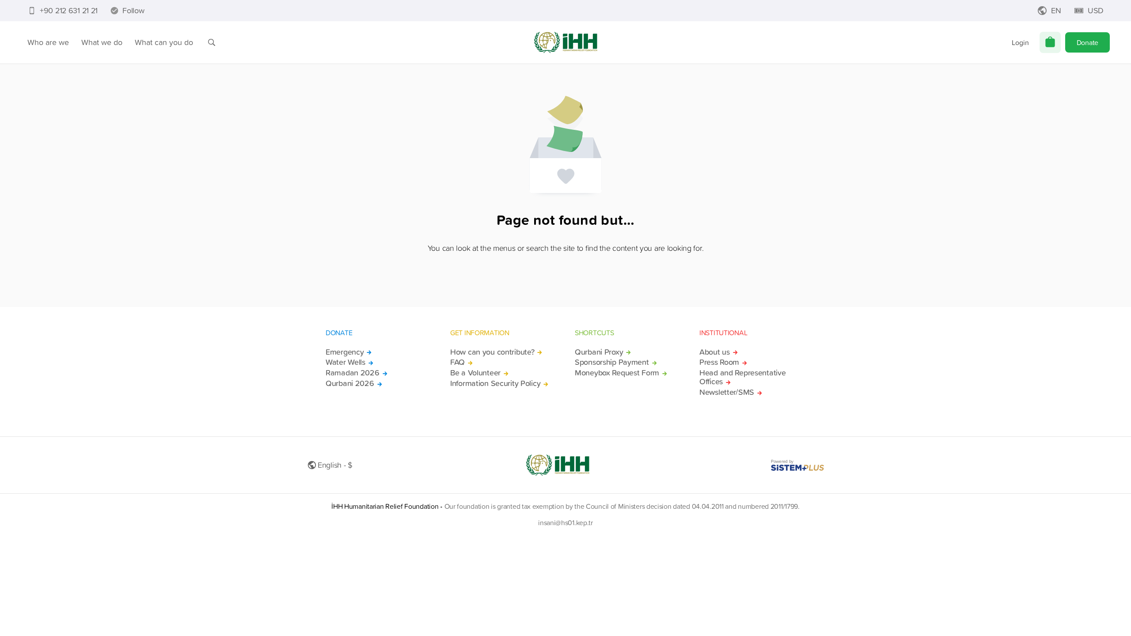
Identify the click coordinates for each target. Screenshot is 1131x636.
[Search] (211, 42)
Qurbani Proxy (599, 352)
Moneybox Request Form (617, 372)
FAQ (457, 362)
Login (1020, 42)
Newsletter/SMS (726, 392)
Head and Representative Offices (742, 377)
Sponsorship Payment (612, 362)
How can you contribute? (492, 352)
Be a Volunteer (475, 372)
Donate (1087, 42)
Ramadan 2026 (353, 372)
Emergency (345, 352)
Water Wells (345, 362)
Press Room (719, 362)
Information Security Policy (495, 383)
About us (714, 352)
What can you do (164, 42)
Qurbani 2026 (350, 383)
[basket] (1050, 42)
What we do (101, 42)
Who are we (48, 42)
